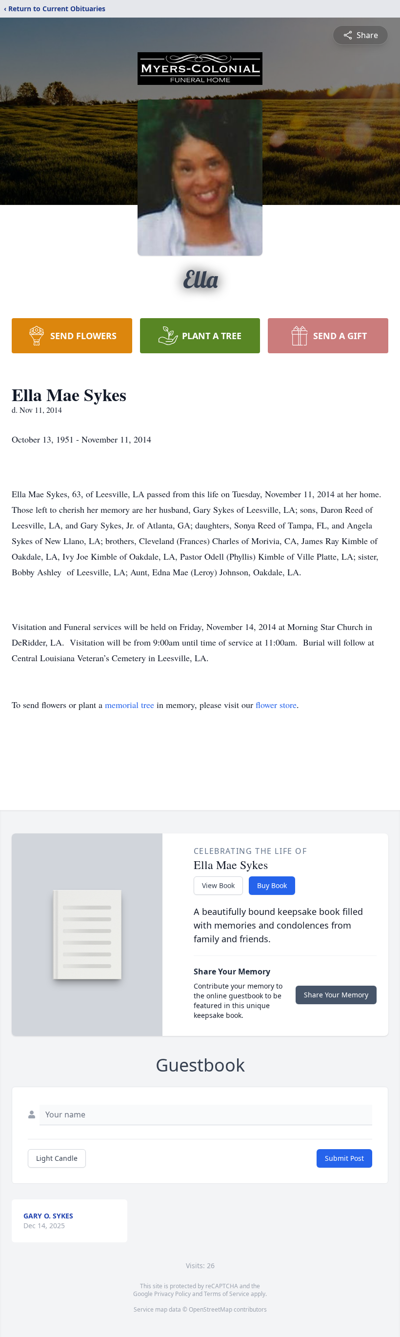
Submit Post (344, 1158)
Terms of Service (226, 1294)
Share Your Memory (336, 994)
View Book (218, 885)
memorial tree (129, 704)
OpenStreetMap (210, 1309)
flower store (276, 704)
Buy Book (272, 885)
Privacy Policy (172, 1294)
